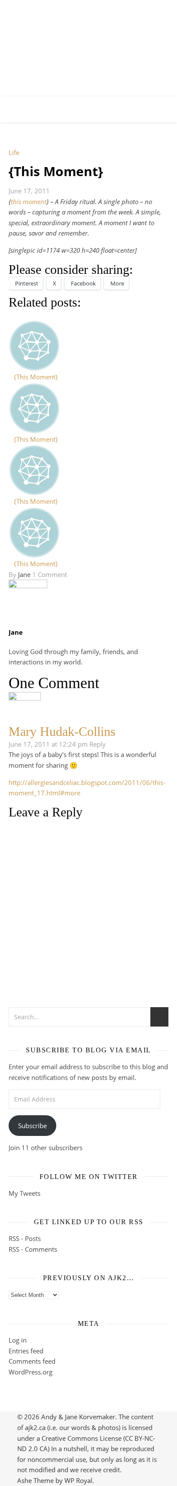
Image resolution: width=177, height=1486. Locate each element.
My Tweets (24, 1193)
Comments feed (32, 1361)
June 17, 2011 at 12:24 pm (48, 744)
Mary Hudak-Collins (62, 731)
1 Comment (49, 574)
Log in (18, 1340)
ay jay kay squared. (88, 41)
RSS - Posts (25, 1238)
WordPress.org (30, 1372)
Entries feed (26, 1350)
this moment (28, 201)
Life (14, 152)
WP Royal (78, 1480)
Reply (97, 744)
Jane (24, 574)
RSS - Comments (33, 1249)
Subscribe (32, 1125)
